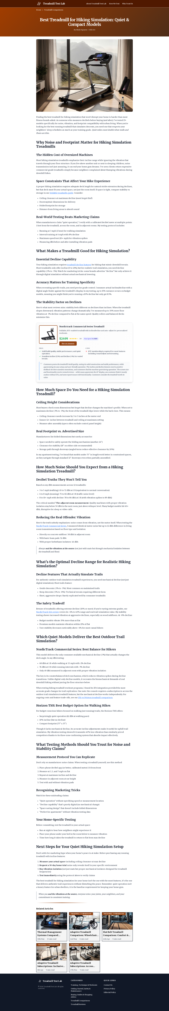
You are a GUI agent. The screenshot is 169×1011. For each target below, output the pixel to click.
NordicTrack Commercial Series (51, 526)
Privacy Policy (109, 989)
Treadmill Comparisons (53, 10)
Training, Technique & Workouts (84, 985)
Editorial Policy (110, 992)
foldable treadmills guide (61, 193)
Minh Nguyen (81, 30)
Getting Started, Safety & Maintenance (80, 990)
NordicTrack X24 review (47, 612)
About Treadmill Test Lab (96, 4)
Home (38, 10)
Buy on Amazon (68, 343)
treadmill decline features (79, 265)
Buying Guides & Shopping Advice (81, 996)
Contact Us (108, 985)
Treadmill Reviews (78, 1004)
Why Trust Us (127, 4)
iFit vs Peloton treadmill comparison (95, 697)
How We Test (114, 4)
